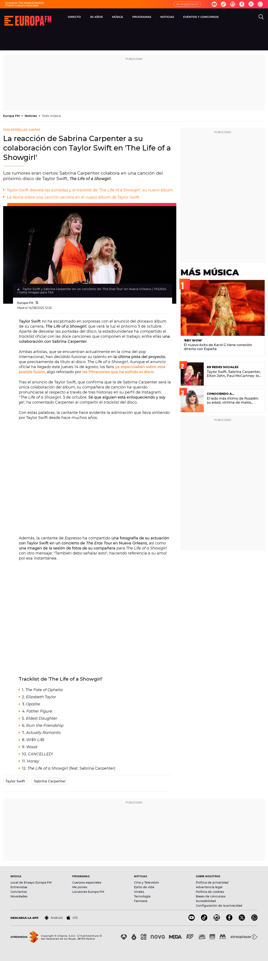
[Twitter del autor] (37, 303)
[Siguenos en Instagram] (232, 4)
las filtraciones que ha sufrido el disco (117, 372)
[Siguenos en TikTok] (204, 920)
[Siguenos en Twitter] (251, 4)
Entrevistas (18, 887)
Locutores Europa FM (88, 892)
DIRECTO (74, 16)
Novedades (18, 896)
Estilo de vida (144, 887)
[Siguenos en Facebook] (241, 4)
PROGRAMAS (141, 16)
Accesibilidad (206, 901)
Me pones (79, 887)
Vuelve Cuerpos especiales (22, 5)
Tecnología (142, 896)
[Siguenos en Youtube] (214, 4)
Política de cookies (210, 892)
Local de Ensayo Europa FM (31, 882)
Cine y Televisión (146, 882)
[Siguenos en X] (242, 920)
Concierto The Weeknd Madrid (24, 2)
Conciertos (18, 892)
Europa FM (12, 116)
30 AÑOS (96, 16)
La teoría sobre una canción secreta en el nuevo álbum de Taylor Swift (73, 197)
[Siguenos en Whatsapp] (260, 4)
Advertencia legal (209, 887)
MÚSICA (117, 16)
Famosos (140, 901)
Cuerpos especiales (86, 882)
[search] (261, 16)
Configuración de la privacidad (219, 905)
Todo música (51, 116)
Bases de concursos (210, 896)
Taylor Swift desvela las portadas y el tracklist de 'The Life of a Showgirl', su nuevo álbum (90, 190)
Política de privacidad (212, 882)
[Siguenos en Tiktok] (223, 4)
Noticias (31, 116)
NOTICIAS (167, 16)
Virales (139, 892)
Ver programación (187, 4)
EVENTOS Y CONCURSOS (201, 16)
